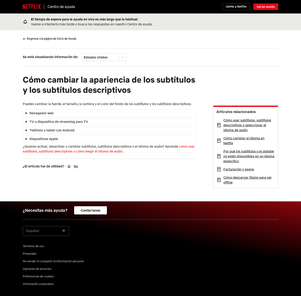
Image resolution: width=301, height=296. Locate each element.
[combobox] (84, 57)
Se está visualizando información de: (50, 57)
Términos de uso (33, 246)
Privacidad (29, 254)
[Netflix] (32, 6)
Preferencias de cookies (38, 276)
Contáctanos (91, 210)
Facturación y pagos (238, 169)
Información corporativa (38, 284)
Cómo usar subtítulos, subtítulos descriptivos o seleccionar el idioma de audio (247, 125)
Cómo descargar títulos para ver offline (247, 179)
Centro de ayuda (61, 6)
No (76, 166)
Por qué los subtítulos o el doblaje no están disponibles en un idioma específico (248, 156)
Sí (69, 166)
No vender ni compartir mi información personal (53, 261)
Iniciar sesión (266, 7)
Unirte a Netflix (236, 6)
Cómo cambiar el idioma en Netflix (244, 140)
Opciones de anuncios (37, 269)
